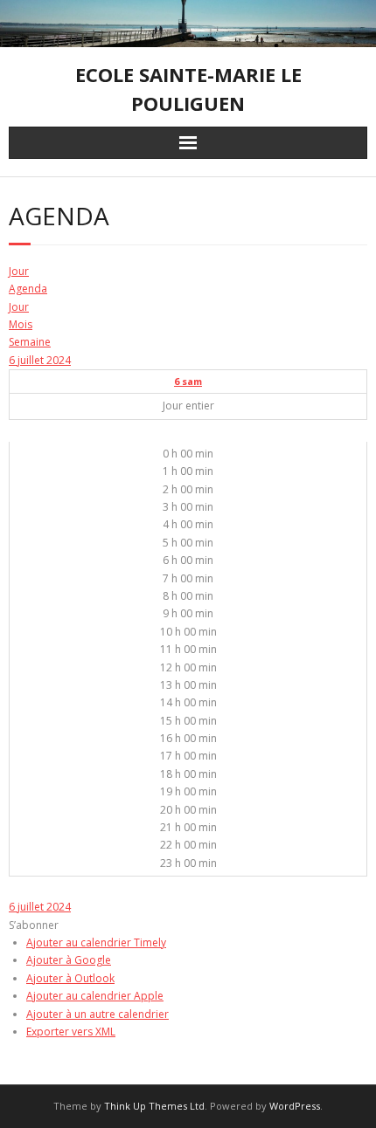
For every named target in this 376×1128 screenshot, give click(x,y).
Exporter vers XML (70, 1031)
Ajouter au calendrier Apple (95, 995)
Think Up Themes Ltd (154, 1105)
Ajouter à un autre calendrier (97, 1014)
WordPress (294, 1105)
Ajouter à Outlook (70, 978)
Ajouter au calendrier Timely (96, 942)
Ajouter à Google (68, 960)
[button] (34, 925)
